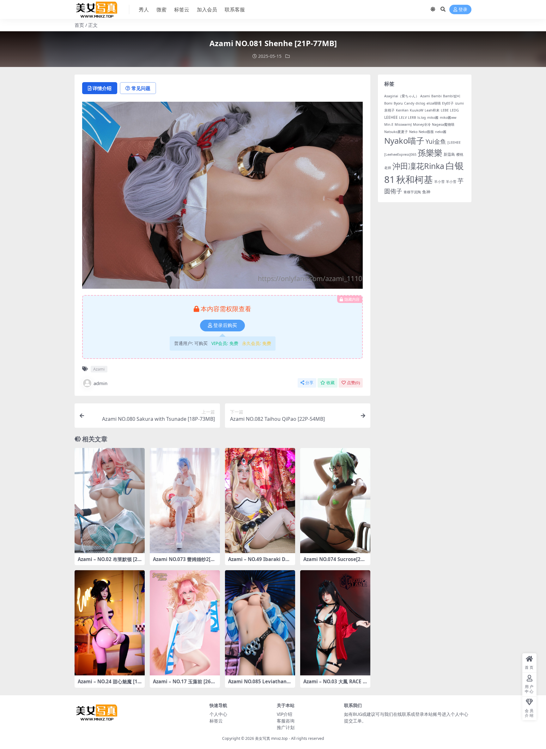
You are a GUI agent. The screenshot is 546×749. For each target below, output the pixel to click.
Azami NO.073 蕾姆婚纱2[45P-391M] (184, 562)
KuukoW (416, 110)
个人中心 (218, 714)
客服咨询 (285, 721)
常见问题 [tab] (140, 88)
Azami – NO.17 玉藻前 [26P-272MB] (184, 684)
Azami (99, 369)
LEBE (445, 110)
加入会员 (207, 9)
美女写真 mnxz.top (271, 738)
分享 (309, 382)
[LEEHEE (454, 142)
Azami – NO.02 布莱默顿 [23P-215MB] (109, 562)
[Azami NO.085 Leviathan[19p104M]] (260, 622)
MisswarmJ (403, 124)
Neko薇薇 (426, 132)
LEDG (454, 110)
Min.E (388, 124)
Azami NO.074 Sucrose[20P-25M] (335, 562)
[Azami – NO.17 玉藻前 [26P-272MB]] (185, 622)
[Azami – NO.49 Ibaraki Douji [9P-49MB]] (260, 500)
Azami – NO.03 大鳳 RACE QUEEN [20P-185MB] (335, 684)
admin (100, 383)
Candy (409, 103)
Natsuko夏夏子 (396, 132)
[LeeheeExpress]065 (400, 154)
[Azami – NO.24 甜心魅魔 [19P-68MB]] (110, 622)
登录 (462, 9)
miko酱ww (448, 117)
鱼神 (426, 192)
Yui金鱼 (436, 141)
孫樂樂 (430, 152)
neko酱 (440, 132)
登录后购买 (225, 325)
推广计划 (285, 727)
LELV (403, 117)
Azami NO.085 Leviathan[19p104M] (259, 684)
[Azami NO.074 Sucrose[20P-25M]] (335, 500)
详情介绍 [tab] (102, 88)
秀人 (144, 9)
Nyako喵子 (404, 140)
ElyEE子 (448, 103)
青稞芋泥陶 (412, 192)
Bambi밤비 (451, 96)
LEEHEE (391, 117)
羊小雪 (439, 181)
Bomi (388, 103)
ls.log (421, 117)
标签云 (181, 9)
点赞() (353, 382)
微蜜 (161, 9)
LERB (412, 117)
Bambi (436, 96)
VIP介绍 (284, 714)
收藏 (330, 382)
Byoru (398, 103)
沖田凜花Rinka (418, 165)
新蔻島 (449, 154)
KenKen (402, 110)
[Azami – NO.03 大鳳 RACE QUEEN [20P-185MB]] (335, 622)
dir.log (420, 103)
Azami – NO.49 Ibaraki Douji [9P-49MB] (259, 562)
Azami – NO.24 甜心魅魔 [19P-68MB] (109, 684)
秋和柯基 (414, 179)
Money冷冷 (422, 124)
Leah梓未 (432, 110)
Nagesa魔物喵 (443, 124)
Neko (413, 132)
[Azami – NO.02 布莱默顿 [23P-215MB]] (110, 500)
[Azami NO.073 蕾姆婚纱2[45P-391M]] (185, 500)
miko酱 (433, 117)
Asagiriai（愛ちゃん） (401, 96)
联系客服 (235, 9)
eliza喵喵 (434, 103)
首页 (79, 25)
